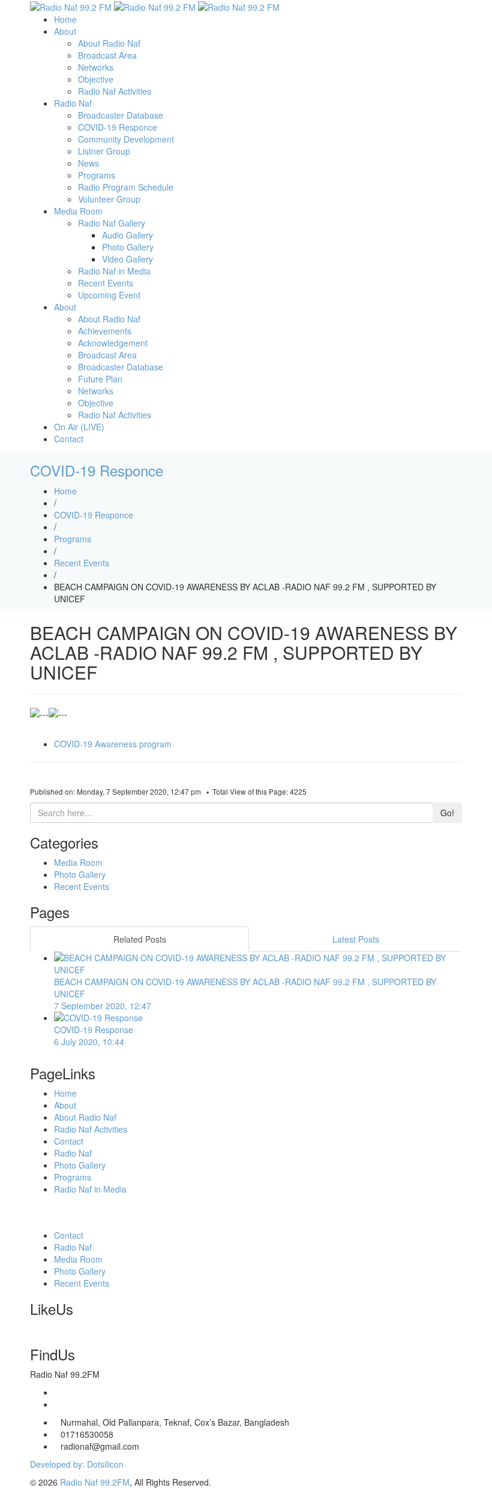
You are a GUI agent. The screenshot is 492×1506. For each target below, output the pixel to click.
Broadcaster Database (120, 115)
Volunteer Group (109, 199)
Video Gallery (127, 259)
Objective (95, 79)
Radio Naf (73, 103)
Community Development (126, 139)
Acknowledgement (113, 343)
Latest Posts (355, 939)
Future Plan (100, 379)
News (88, 163)
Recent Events (105, 283)
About (65, 31)
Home (65, 19)
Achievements (104, 331)
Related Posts (139, 939)
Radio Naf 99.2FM (95, 1482)
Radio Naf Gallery (111, 223)
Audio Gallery (127, 235)
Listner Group (104, 151)
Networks (95, 67)
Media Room (78, 211)
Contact (68, 439)
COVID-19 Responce (117, 127)
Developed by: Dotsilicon (77, 1464)
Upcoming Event (109, 295)
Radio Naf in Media (114, 271)
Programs (96, 175)
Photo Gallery (128, 247)
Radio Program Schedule (125, 187)
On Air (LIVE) (79, 427)
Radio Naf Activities (114, 91)
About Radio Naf (109, 43)
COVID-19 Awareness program (113, 744)
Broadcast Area (107, 55)
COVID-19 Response (93, 1036)
